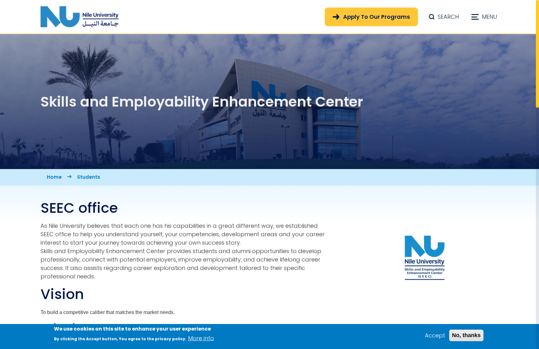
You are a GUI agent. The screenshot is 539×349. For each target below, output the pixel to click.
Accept (435, 335)
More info (201, 338)
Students (88, 177)
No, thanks (466, 335)
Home (54, 177)
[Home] (80, 16)
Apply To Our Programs (376, 17)
